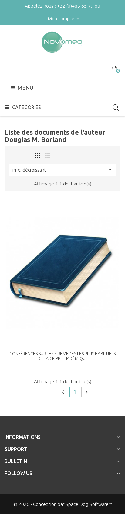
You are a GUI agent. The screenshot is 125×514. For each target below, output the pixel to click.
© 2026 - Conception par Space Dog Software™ (62, 504)
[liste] (47, 155)
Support (16, 449)
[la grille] (37, 155)
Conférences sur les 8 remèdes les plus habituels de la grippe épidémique (62, 356)
